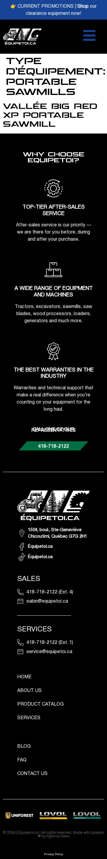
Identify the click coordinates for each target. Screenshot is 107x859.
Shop (83, 6)
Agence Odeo (58, 836)
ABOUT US (29, 691)
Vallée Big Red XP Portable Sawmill (50, 115)
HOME (24, 677)
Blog (24, 746)
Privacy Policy (53, 854)
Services (28, 718)
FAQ (21, 760)
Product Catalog (40, 704)
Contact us (32, 774)
